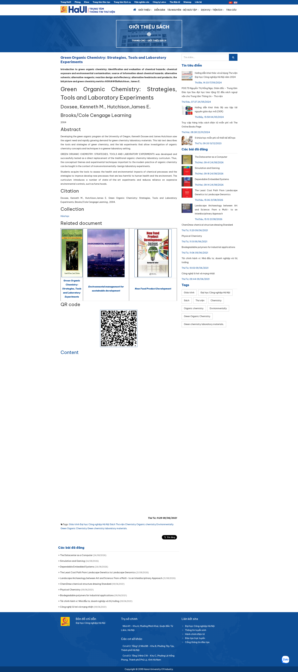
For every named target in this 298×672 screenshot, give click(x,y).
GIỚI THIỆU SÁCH (156, 40)
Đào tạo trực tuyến (195, 638)
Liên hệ (198, 2)
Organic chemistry (146, 524)
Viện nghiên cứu (141, 2)
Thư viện (120, 524)
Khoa (86, 2)
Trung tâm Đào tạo (101, 2)
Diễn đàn (159, 10)
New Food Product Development (153, 288)
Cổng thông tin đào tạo (197, 642)
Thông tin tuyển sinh (195, 630)
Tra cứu (231, 10)
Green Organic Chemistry (74, 528)
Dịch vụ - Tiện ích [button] (212, 10)
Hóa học (65, 216)
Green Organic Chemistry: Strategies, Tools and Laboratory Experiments (71, 288)
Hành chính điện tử (195, 634)
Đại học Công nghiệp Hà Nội (94, 524)
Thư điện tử (175, 2)
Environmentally (165, 524)
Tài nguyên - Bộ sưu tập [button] (182, 10)
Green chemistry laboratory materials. (107, 528)
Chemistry (130, 524)
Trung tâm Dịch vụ (122, 2)
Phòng (78, 2)
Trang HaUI (66, 2)
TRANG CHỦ (138, 40)
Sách (112, 524)
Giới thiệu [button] (144, 10)
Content (70, 352)
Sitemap (187, 2)
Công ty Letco (159, 2)
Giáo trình (74, 524)
